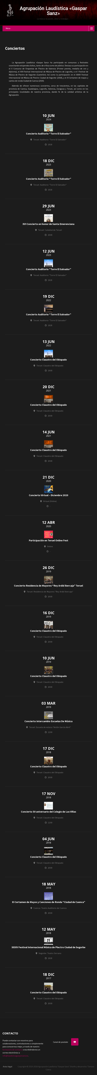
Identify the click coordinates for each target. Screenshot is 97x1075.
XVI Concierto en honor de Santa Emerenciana (48, 224)
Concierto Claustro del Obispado (48, 359)
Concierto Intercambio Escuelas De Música (48, 721)
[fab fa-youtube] (74, 1042)
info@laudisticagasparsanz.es (15, 1055)
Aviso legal (7, 1066)
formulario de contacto (12, 1049)
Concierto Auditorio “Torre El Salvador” (48, 133)
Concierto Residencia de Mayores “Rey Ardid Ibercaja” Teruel (48, 585)
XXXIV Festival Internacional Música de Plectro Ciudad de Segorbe (48, 947)
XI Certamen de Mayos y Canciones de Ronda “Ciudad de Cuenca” (48, 902)
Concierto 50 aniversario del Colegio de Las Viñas (48, 811)
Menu (8, 28)
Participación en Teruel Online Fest (48, 540)
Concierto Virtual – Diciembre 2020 (48, 495)
